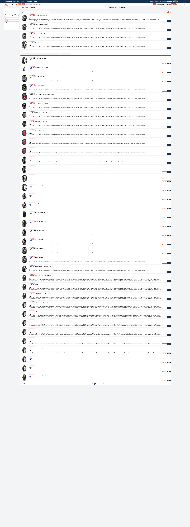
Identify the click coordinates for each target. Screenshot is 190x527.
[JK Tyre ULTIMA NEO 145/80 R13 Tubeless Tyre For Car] (24, 160)
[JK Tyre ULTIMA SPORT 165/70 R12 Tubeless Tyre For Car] (24, 115)
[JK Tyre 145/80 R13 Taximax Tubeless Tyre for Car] (24, 241)
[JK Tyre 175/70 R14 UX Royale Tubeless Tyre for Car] (24, 223)
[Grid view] (170, 12)
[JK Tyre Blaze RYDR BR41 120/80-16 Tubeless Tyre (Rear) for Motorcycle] (24, 296)
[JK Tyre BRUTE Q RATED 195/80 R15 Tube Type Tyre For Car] (24, 106)
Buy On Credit (168, 4)
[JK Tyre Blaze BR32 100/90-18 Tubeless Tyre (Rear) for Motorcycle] (24, 377)
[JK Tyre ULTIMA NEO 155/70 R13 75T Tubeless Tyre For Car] (24, 169)
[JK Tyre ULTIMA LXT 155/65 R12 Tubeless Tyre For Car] (24, 45)
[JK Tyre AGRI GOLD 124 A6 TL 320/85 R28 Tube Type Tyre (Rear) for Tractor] (24, 97)
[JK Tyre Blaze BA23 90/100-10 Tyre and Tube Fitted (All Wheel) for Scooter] (24, 332)
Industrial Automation (26, 7)
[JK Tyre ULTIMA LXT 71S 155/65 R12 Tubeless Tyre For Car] (24, 178)
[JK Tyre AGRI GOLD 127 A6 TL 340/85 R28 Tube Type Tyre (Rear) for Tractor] (24, 151)
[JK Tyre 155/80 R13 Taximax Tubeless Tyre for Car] (24, 36)
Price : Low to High (38, 12)
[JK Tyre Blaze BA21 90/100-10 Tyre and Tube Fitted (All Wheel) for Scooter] (24, 341)
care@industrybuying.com (32, 1)
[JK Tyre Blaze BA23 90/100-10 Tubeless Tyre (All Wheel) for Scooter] (24, 350)
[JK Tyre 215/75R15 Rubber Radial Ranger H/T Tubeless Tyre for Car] (24, 269)
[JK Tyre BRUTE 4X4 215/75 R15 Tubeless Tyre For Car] (24, 60)
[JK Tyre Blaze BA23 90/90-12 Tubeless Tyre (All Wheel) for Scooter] (24, 305)
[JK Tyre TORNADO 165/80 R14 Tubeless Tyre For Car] (24, 187)
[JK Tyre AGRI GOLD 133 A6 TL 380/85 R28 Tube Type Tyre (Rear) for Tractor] (24, 142)
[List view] (168, 12)
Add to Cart (164, 20)
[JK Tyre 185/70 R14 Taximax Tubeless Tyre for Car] (24, 232)
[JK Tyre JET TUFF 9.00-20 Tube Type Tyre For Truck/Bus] (24, 69)
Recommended (26, 12)
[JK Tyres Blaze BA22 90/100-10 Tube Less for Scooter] (24, 359)
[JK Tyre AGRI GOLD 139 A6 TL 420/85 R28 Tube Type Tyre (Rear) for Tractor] (24, 133)
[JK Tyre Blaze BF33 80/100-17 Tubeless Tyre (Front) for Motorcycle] (24, 278)
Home (22, 7)
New (32, 12)
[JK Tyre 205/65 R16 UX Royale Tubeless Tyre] (24, 250)
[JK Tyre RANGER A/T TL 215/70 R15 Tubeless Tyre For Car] (24, 124)
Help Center (174, 4)
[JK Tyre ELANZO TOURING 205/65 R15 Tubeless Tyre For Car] (24, 205)
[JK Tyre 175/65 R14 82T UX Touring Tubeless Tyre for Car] (24, 214)
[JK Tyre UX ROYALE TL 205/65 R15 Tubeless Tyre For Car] (24, 196)
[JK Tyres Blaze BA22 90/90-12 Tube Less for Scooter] (24, 314)
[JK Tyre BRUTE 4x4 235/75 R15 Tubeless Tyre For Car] (24, 88)
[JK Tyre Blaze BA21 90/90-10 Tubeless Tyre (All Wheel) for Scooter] (24, 323)
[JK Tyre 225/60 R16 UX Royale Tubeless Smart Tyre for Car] (24, 27)
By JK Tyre (30, 16)
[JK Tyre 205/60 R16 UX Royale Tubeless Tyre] (24, 260)
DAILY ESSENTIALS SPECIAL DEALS (22, 4)
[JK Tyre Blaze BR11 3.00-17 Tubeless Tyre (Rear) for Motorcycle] (24, 287)
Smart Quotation (161, 4)
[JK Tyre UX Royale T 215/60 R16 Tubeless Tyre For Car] (24, 18)
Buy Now (168, 20)
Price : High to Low (46, 12)
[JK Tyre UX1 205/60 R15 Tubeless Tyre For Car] (24, 78)
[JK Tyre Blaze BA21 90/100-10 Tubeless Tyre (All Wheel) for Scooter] (24, 368)
